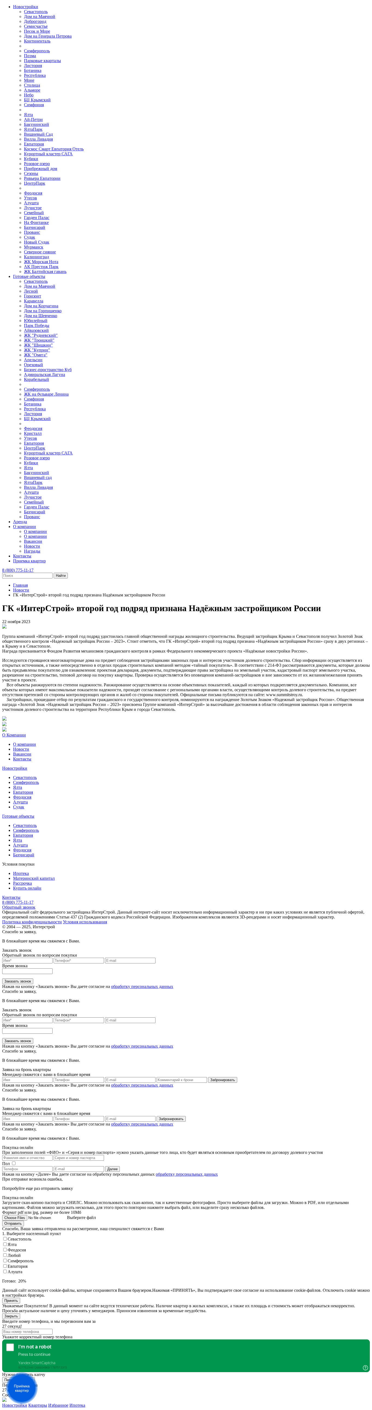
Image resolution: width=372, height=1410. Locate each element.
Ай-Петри (33, 119)
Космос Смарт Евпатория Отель (54, 149)
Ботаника (32, 70)
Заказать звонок (17, 981)
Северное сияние (40, 252)
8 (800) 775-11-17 (17, 570)
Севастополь (36, 11)
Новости (32, 546)
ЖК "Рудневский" (41, 335)
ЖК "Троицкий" (39, 340)
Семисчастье (36, 26)
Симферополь (37, 50)
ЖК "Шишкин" (38, 345)
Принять (11, 1301)
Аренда (20, 521)
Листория (33, 65)
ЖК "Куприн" (37, 350)
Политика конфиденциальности (32, 922)
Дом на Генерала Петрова (48, 36)
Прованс (32, 232)
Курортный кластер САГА (48, 153)
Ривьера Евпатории (42, 178)
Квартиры (37, 1405)
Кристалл (33, 433)
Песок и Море (37, 31)
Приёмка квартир (22, 1388)
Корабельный (36, 379)
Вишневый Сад (38, 134)
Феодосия (33, 193)
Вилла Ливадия (38, 139)
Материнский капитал (34, 878)
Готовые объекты (29, 276)
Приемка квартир (29, 561)
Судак (29, 237)
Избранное (58, 1405)
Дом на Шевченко (40, 315)
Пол (6, 1163)
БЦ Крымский (37, 100)
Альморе (32, 90)
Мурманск (33, 247)
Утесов (30, 198)
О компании (24, 526)
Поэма (30, 55)
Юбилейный (35, 320)
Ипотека (21, 873)
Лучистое (33, 207)
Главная (20, 585)
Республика (35, 75)
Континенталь (37, 41)
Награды (32, 551)
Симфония (34, 104)
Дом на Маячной (39, 16)
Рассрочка (22, 883)
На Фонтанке (36, 222)
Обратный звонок (18, 907)
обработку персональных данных (142, 986)
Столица (32, 85)
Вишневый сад (38, 477)
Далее (112, 1169)
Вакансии (33, 541)
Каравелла (33, 301)
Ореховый (33, 364)
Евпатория (34, 144)
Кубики (31, 158)
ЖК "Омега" (35, 355)
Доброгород (35, 21)
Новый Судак (36, 242)
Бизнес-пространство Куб (48, 369)
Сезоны (31, 173)
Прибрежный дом (40, 168)
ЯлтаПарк (33, 129)
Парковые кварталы (42, 60)
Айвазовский (36, 330)
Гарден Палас (36, 217)
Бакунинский (36, 124)
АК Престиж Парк (41, 266)
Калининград (36, 256)
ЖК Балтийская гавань (45, 271)
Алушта (31, 203)
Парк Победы (36, 325)
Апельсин (33, 359)
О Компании (14, 735)
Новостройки (25, 6)
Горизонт (32, 296)
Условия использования (85, 922)
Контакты (22, 556)
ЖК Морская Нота (41, 261)
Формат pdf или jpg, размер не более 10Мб (41, 1212)
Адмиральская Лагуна (44, 374)
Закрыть (11, 1316)
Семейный (34, 212)
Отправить (13, 1223)
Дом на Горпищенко (43, 310)
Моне (29, 80)
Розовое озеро (37, 163)
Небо (28, 95)
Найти (61, 576)
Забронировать (222, 1080)
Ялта (28, 114)
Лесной (31, 291)
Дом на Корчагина (41, 306)
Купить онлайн (27, 888)
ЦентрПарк (34, 183)
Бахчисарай (34, 227)
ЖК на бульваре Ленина (46, 394)
